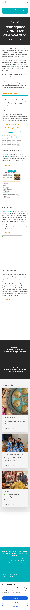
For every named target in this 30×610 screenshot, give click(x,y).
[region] (15, 596)
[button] (27, 2)
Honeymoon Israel (16, 40)
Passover (17, 49)
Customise (15, 602)
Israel (21, 454)
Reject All (15, 606)
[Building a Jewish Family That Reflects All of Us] (15, 451)
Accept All (15, 598)
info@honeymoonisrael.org (11, 574)
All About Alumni (8, 454)
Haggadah (7, 211)
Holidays (15, 22)
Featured (6, 417)
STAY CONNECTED (16, 560)
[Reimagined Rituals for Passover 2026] (15, 410)
